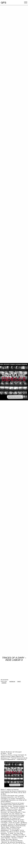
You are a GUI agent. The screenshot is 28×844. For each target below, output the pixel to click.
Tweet (19, 681)
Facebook (12, 681)
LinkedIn (4, 682)
